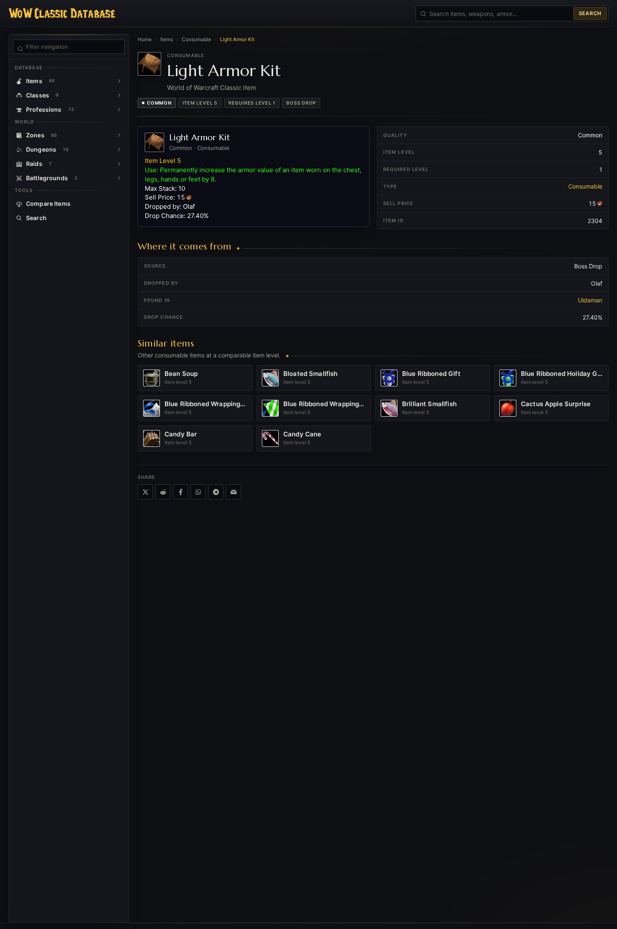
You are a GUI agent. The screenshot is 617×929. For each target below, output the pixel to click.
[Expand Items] (119, 81)
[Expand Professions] (119, 109)
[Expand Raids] (119, 164)
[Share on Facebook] (180, 491)
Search (590, 13)
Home (145, 39)
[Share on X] (145, 491)
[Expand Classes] (119, 95)
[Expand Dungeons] (119, 149)
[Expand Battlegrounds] (119, 178)
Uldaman (590, 300)
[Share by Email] (233, 491)
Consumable (196, 39)
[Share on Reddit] (162, 491)
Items (166, 39)
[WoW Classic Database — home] (61, 13)
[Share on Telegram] (215, 491)
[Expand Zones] (119, 135)
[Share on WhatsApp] (198, 491)
